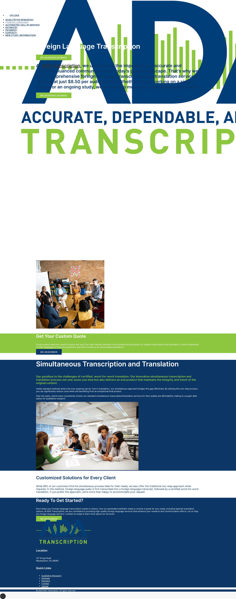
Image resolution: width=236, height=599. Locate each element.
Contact (10, 32)
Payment (10, 30)
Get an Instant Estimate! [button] (53, 57)
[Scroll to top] (3, 596)
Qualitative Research (19, 19)
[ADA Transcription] (118, 5)
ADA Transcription (61, 65)
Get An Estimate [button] (48, 352)
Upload (45, 586)
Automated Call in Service (22, 25)
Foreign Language (16, 22)
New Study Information (20, 35)
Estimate (11, 27)
